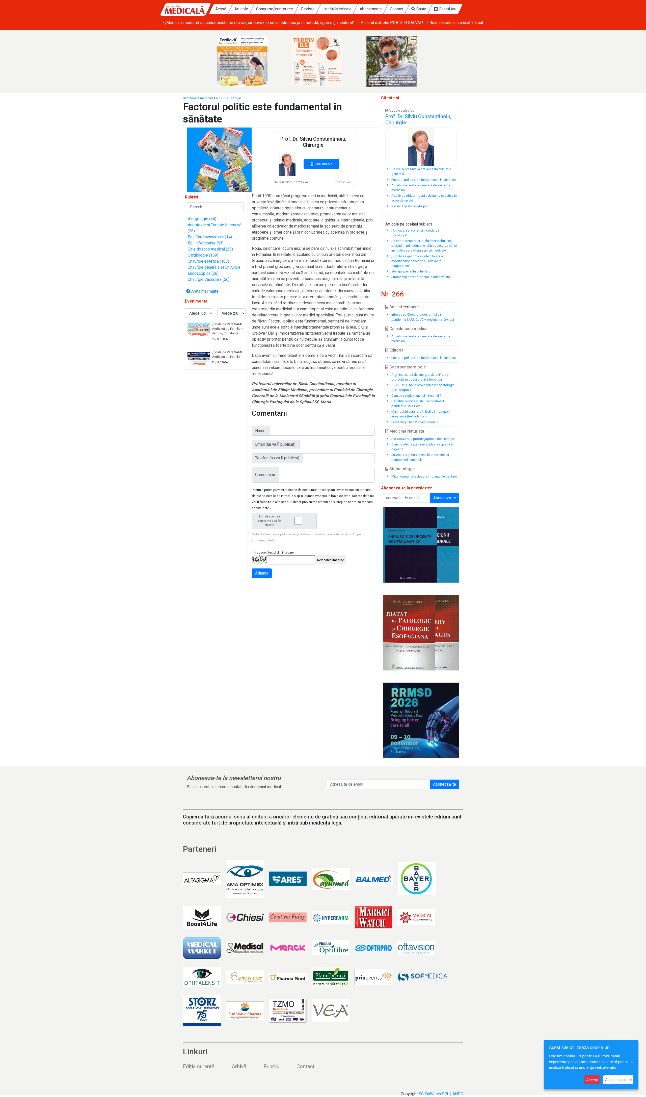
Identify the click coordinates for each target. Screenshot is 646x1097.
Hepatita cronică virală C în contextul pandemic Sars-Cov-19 (417, 403)
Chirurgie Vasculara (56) (209, 279)
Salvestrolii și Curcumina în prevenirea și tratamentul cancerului (420, 457)
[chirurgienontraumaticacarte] (421, 545)
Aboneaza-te (444, 497)
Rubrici (271, 1066)
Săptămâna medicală (198, 98)
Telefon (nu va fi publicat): (277, 458)
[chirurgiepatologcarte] (421, 633)
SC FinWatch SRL (434, 1093)
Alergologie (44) (202, 218)
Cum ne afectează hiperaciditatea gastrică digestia (422, 446)
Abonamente (371, 9)
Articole (241, 9)
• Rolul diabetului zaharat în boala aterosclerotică (470, 22)
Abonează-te (444, 784)
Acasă (220, 9)
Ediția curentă (198, 1066)
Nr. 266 (221, 98)
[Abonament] (219, 159)
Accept (592, 1080)
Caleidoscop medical (408, 328)
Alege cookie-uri (618, 1080)
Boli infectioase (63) (206, 243)
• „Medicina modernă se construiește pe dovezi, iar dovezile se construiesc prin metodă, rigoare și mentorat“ (258, 22)
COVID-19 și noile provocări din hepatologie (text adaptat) (422, 387)
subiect (425, 224)
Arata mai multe (204, 291)
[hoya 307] (397, 61)
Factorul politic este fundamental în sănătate (423, 358)
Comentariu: (265, 474)
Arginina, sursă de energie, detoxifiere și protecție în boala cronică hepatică (420, 377)
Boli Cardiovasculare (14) (210, 237)
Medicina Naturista (406, 431)
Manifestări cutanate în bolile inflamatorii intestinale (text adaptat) (420, 414)
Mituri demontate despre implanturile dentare (424, 476)
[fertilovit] (248, 61)
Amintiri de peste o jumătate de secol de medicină (420, 338)
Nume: (260, 430)
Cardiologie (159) (203, 255)
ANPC (457, 1093)
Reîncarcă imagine (330, 560)
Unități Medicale (337, 9)
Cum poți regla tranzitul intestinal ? (416, 395)
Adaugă (261, 573)
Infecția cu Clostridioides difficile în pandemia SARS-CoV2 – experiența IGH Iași (422, 317)
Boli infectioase (403, 307)
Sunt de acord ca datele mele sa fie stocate (269, 521)
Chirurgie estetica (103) (208, 261)
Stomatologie (401, 468)
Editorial (235, 98)
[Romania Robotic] (421, 720)
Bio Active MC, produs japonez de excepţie (422, 439)
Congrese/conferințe (274, 9)
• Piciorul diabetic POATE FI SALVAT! (390, 22)
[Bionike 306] (323, 61)
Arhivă (239, 1066)
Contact (396, 9)
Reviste (308, 9)
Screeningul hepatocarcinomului (414, 422)
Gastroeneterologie (407, 367)
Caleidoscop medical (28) (210, 249)
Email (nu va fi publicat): (275, 444)
